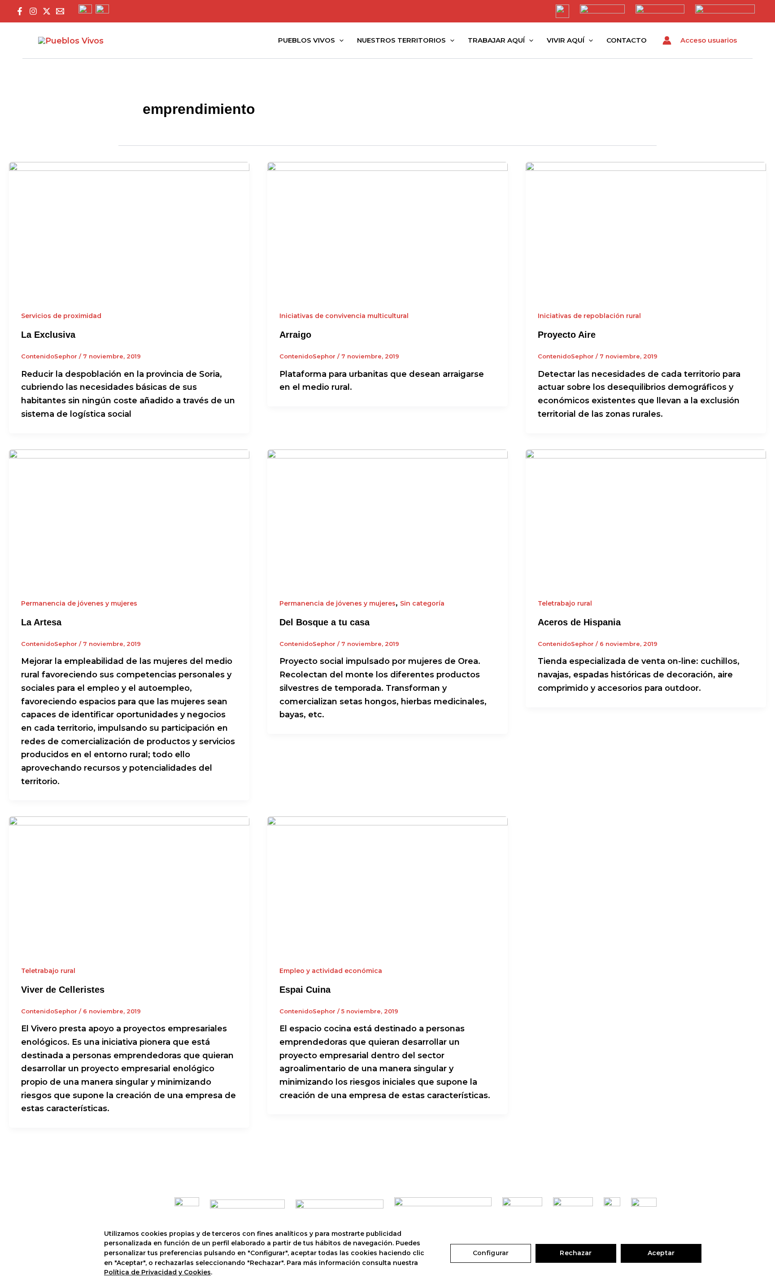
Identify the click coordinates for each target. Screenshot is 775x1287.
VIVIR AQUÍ (565, 40)
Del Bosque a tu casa (324, 622)
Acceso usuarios (708, 40)
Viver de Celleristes (62, 990)
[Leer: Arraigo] (387, 229)
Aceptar (661, 1253)
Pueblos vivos (306, 40)
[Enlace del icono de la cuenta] (666, 40)
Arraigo (295, 335)
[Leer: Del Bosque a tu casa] (387, 516)
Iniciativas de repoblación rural (589, 316)
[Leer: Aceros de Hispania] (646, 516)
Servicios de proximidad (61, 316)
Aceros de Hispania (579, 622)
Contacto (626, 40)
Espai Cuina (305, 990)
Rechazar (576, 1253)
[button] (339, 40)
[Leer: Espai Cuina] (387, 884)
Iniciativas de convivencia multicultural (344, 316)
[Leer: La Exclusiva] (129, 229)
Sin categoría (422, 603)
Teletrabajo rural (565, 603)
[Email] (60, 11)
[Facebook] (20, 11)
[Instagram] (33, 11)
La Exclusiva (48, 335)
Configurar (491, 1253)
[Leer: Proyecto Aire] (646, 229)
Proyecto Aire (567, 335)
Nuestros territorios (401, 40)
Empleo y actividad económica (330, 971)
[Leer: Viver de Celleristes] (129, 884)
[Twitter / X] (47, 11)
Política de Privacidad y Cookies (157, 1272)
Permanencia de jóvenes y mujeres (79, 603)
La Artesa (41, 622)
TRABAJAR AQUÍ (496, 40)
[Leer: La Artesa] (129, 516)
